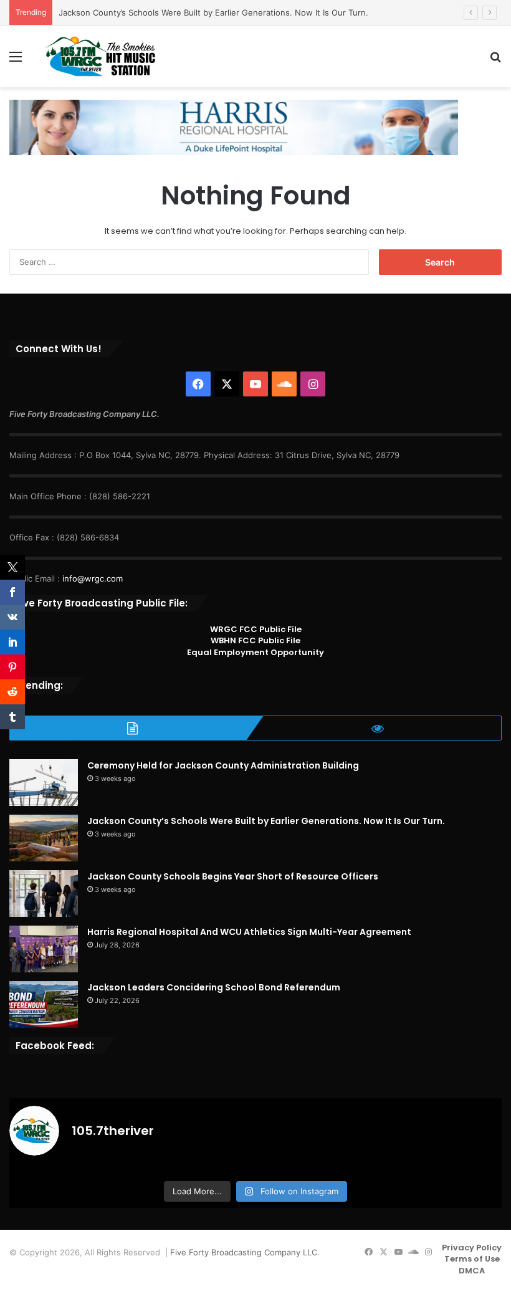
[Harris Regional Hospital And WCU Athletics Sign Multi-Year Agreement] (43, 949)
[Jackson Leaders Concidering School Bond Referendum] (43, 1004)
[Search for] (495, 61)
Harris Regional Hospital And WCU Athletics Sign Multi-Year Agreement (249, 932)
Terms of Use (472, 1259)
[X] (226, 383)
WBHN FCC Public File (255, 640)
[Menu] (15, 61)
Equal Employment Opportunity (255, 652)
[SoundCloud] (284, 383)
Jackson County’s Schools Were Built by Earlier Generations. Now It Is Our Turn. (213, 12)
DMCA (472, 1271)
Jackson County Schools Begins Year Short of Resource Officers (232, 876)
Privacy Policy (472, 1247)
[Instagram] (312, 383)
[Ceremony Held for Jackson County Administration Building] (43, 782)
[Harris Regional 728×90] (233, 127)
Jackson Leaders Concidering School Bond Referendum (213, 987)
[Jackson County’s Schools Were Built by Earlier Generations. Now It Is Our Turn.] (43, 838)
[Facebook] (198, 383)
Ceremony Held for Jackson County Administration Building (223, 765)
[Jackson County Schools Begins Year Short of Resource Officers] (43, 893)
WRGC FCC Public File (256, 629)
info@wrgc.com (92, 578)
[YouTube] (255, 383)
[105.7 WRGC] (100, 56)
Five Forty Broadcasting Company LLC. (245, 1252)
